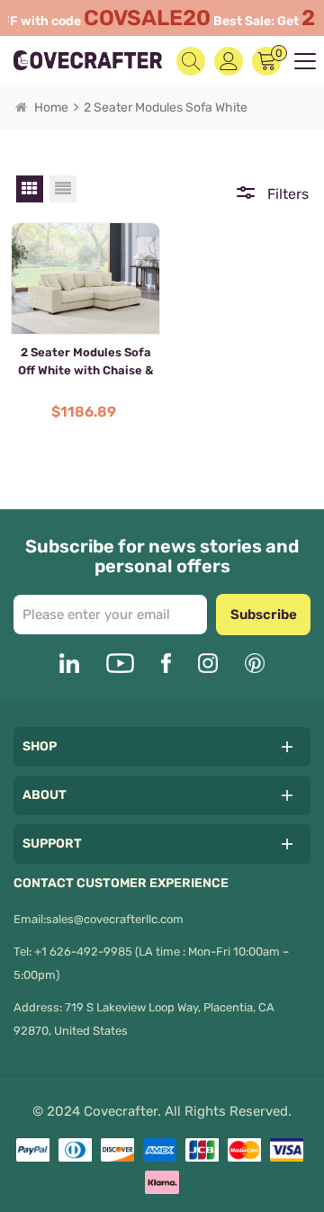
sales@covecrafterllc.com (115, 919)
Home (51, 107)
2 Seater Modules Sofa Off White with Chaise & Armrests (85, 364)
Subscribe (263, 614)
